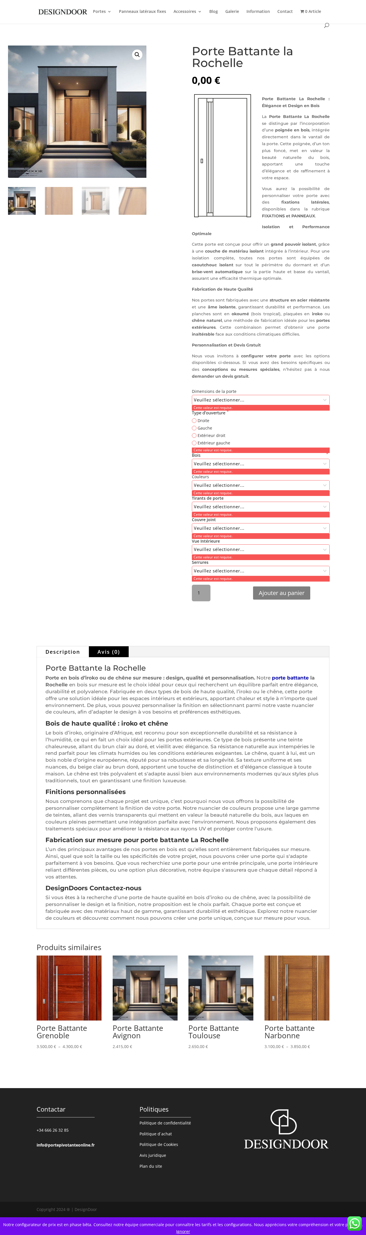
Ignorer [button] (183, 1231)
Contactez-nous (115, 888)
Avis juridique (153, 1155)
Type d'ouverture (209, 412)
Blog (213, 11)
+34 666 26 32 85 (53, 1130)
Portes (99, 11)
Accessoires (185, 11)
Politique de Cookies (159, 1144)
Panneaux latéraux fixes (142, 11)
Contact (285, 11)
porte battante (290, 678)
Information (258, 11)
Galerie (232, 11)
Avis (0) (109, 651)
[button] (137, 55)
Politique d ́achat (156, 1133)
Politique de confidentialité (165, 1123)
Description (62, 651)
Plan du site (151, 1166)
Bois (259, 455)
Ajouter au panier (282, 593)
